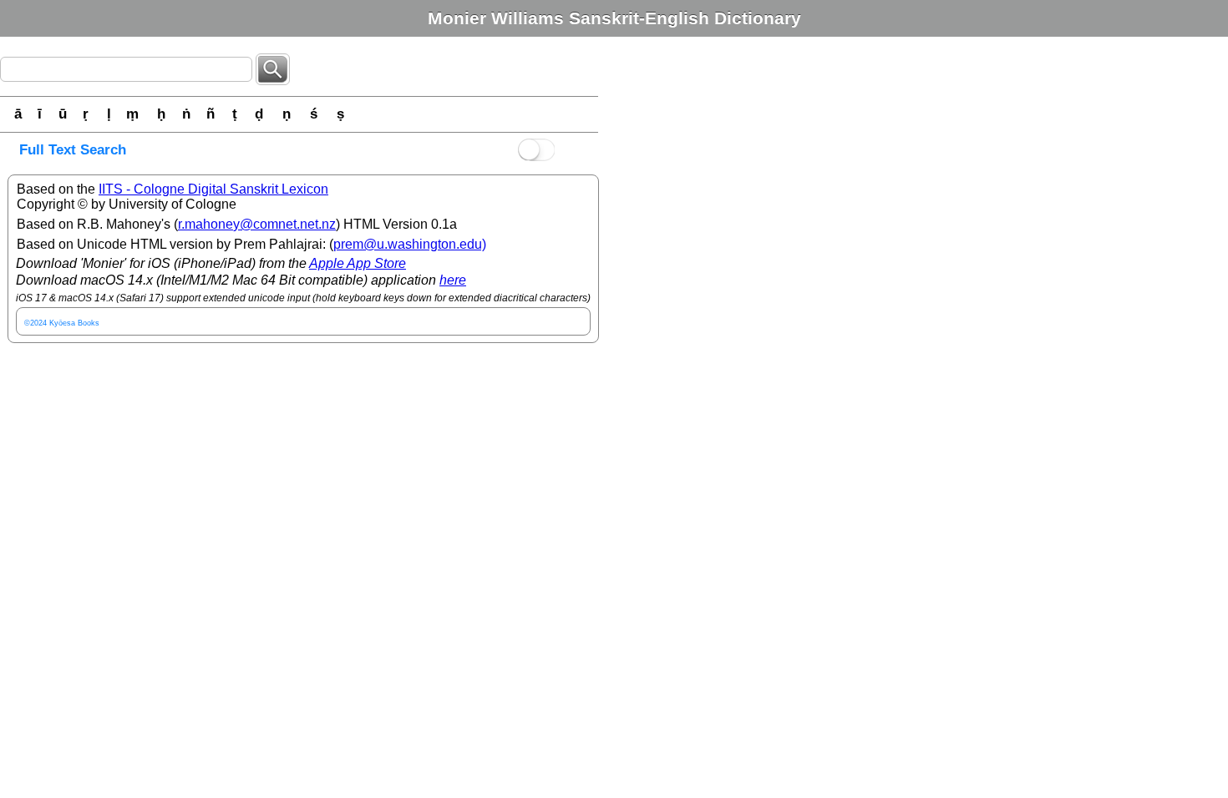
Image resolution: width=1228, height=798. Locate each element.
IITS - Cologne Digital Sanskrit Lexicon (213, 189)
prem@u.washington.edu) (409, 244)
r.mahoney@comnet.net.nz (257, 224)
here (452, 280)
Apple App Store (357, 263)
